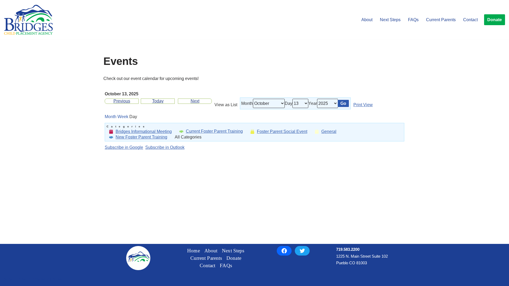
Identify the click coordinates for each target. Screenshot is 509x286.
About (366, 19)
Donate (494, 19)
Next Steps (390, 19)
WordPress (51, 279)
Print (363, 105)
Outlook (165, 147)
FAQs (413, 19)
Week (122, 117)
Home (193, 250)
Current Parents (441, 19)
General (328, 131)
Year (312, 103)
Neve (9, 279)
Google (124, 147)
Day (288, 103)
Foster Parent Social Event (282, 131)
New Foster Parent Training (141, 137)
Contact (470, 19)
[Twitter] (302, 251)
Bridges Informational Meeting (144, 131)
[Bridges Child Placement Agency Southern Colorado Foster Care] (28, 20)
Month (247, 103)
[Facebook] (284, 251)
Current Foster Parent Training (214, 131)
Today (158, 101)
